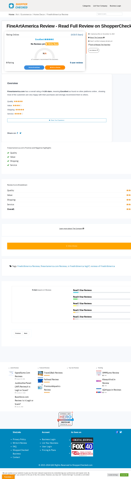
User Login (47, 446)
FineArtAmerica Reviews (28, 266)
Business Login (115, 6)
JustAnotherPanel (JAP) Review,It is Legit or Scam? (23, 386)
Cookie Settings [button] (113, 475)
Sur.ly (69, 424)
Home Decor (39, 14)
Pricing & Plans (49, 450)
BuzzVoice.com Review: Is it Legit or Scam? (24, 400)
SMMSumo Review (110, 373)
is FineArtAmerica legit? (79, 266)
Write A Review (20, 443)
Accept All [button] (124, 475)
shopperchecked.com (65, 419)
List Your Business (50, 443)
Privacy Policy (19, 439)
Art (17, 14)
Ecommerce (26, 14)
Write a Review (55, 67)
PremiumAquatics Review (52, 388)
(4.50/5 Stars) (77, 34)
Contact (16, 457)
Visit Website (92, 50)
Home (11, 14)
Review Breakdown (34, 67)
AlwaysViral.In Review (108, 381)
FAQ (14, 446)
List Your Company (100, 6)
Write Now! (53, 44)
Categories (87, 6)
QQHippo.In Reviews (111, 390)
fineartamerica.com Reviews (54, 266)
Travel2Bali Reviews (53, 373)
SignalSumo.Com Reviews (22, 374)
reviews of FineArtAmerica (103, 266)
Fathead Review (51, 379)
